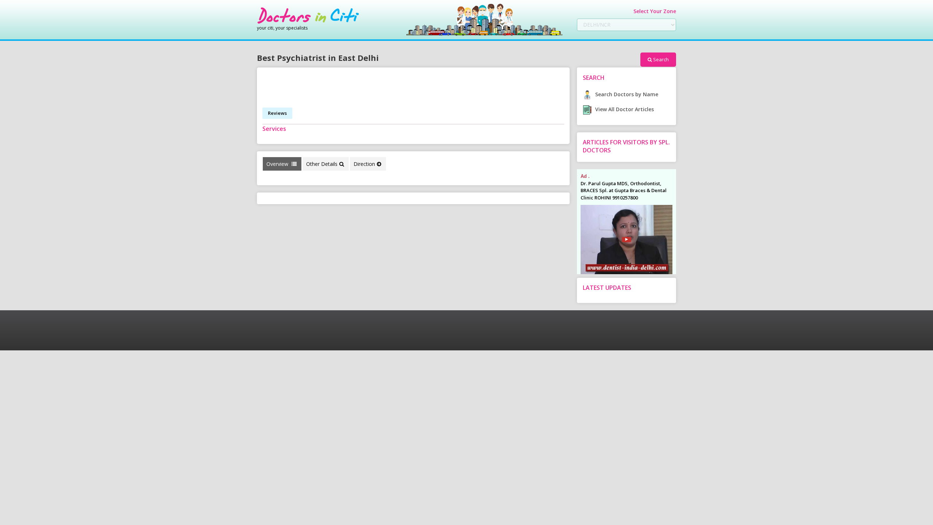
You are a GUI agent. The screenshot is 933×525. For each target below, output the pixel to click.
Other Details (321, 163)
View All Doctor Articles (624, 109)
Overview (278, 163)
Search (661, 59)
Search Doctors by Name (626, 94)
